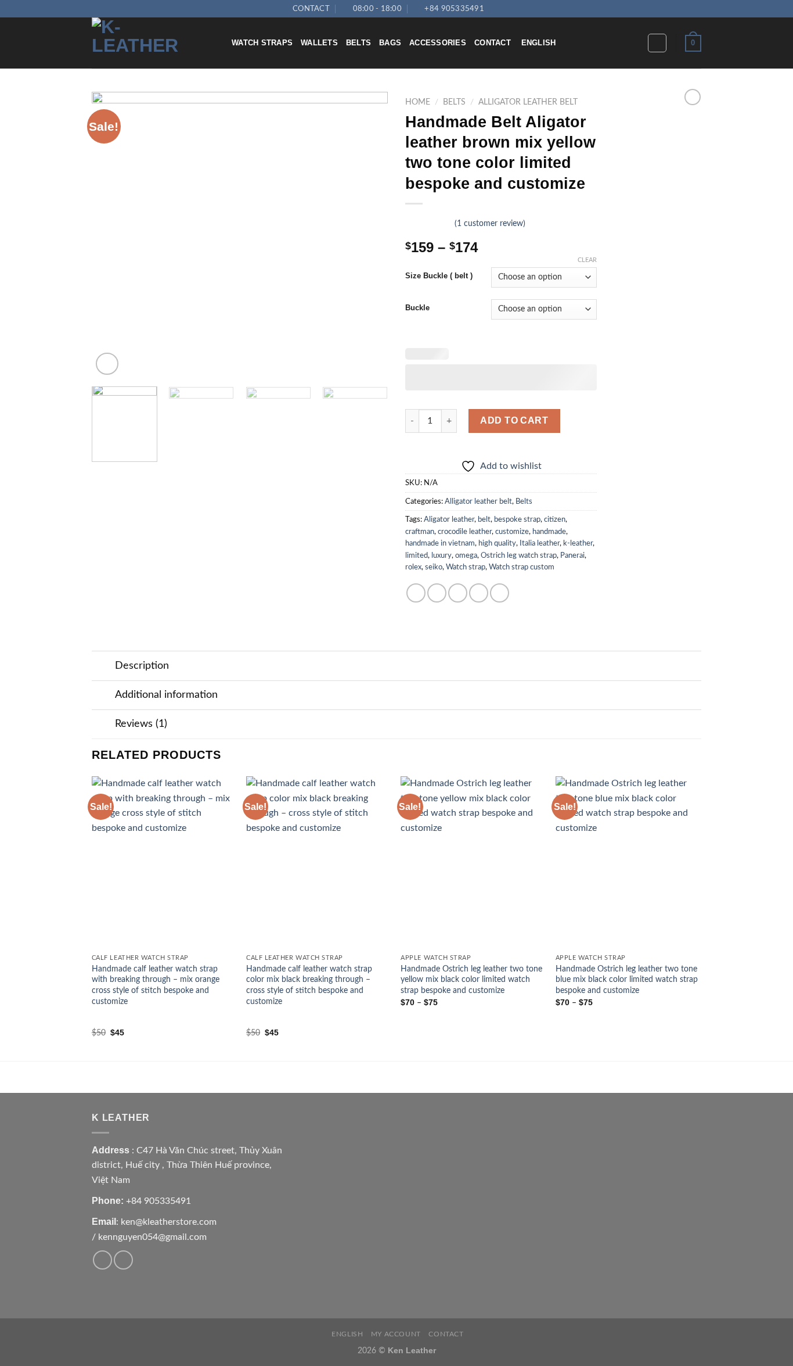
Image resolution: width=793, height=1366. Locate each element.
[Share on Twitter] (436, 593)
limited (416, 555)
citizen (554, 519)
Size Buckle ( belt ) (439, 276)
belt (484, 519)
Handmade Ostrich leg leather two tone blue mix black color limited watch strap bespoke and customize (627, 980)
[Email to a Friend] (457, 593)
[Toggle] (103, 667)
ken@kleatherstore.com (169, 1222)
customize (512, 531)
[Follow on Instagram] (505, 9)
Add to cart (514, 420)
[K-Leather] (153, 43)
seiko (433, 567)
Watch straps (262, 42)
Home (417, 102)
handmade (549, 531)
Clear (587, 260)
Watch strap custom (521, 567)
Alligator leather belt (528, 102)
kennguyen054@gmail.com (152, 1237)
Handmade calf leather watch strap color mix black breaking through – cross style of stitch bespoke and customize (309, 985)
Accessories (437, 42)
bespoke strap (517, 519)
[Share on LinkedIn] (499, 593)
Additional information (166, 695)
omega (466, 555)
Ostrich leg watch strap (519, 555)
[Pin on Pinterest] (478, 593)
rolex (413, 567)
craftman (419, 531)
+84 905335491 (158, 1201)
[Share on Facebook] (416, 593)
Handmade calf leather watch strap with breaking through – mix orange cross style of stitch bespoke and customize (155, 985)
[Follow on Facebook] (493, 9)
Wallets (319, 42)
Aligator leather (449, 519)
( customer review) (490, 223)
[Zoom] (107, 364)
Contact (492, 42)
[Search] (634, 43)
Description (142, 666)
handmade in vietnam (440, 543)
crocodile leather (465, 531)
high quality (497, 543)
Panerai (572, 555)
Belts (358, 42)
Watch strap (465, 567)
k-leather (578, 543)
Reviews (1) (141, 724)
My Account (396, 1334)
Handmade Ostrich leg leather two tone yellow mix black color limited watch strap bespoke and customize (471, 980)
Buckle (417, 308)
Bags (390, 42)
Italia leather (540, 543)
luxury (441, 555)
